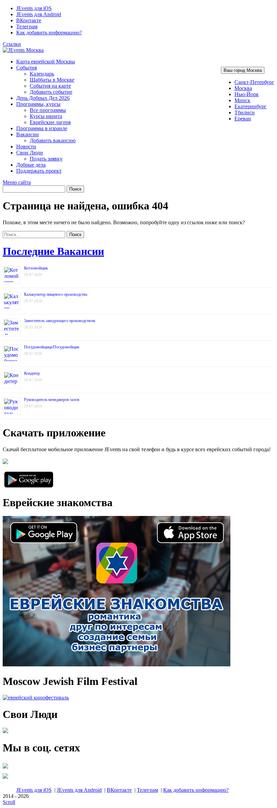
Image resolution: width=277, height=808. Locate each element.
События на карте (50, 86)
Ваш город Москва (243, 70)
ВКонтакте (28, 20)
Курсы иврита (46, 116)
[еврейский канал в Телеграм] (5, 768)
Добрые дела (31, 165)
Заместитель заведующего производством (59, 320)
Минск (242, 100)
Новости (26, 146)
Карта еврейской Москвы (45, 61)
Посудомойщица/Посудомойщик (51, 347)
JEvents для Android (38, 14)
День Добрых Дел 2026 (43, 98)
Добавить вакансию (53, 140)
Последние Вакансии (53, 251)
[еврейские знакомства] (116, 664)
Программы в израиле (41, 128)
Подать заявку (46, 159)
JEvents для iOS (34, 8)
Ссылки (12, 44)
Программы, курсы (38, 104)
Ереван (242, 118)
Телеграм (26, 26)
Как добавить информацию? (49, 32)
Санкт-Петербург (254, 82)
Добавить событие (51, 92)
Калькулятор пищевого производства (55, 294)
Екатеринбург (250, 106)
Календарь (42, 74)
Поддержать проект (38, 171)
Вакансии (27, 134)
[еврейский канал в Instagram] (5, 778)
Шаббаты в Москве (52, 80)
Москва (243, 88)
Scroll (9, 802)
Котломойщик (36, 268)
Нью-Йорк (246, 94)
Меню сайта (17, 182)
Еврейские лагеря (50, 122)
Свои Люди (29, 152)
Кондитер (32, 373)
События (26, 67)
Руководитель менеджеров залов (51, 399)
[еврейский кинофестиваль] (36, 697)
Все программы (48, 110)
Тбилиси (244, 112)
